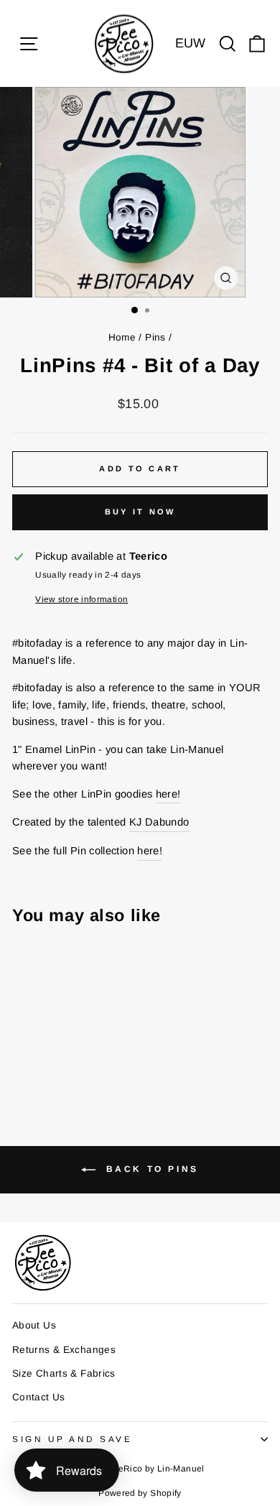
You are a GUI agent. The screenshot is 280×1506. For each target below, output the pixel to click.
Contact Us (38, 1397)
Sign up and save (72, 1438)
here (166, 794)
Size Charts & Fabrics (64, 1373)
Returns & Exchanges (64, 1349)
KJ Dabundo (159, 822)
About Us (34, 1325)
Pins (155, 337)
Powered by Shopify (140, 1493)
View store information (81, 599)
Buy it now (140, 511)
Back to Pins (150, 1170)
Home (122, 337)
